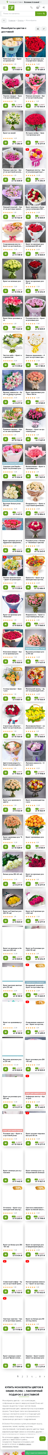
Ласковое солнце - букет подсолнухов (12, 1431)
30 (37, 175)
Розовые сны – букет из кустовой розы (12, 1134)
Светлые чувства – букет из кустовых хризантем (12, 1320)
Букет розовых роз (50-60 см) (35, 1060)
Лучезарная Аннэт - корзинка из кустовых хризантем (35, 727)
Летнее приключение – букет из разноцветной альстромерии (12, 579)
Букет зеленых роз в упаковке (12, 1171)
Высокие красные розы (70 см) (12, 1060)
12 (37, 620)
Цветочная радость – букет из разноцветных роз (12, 764)
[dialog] (31, 7)
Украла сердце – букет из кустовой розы (12, 97)
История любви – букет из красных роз (35, 134)
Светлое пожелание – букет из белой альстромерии (35, 1209)
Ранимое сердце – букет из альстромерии (12, 430)
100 (15, 1065)
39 (37, 1065)
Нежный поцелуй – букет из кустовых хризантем (12, 208)
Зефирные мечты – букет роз (35, 1097)
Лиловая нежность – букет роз (35, 764)
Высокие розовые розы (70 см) (35, 653)
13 (15, 286)
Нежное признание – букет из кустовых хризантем (35, 357)
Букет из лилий (9, 133)
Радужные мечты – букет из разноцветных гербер (35, 171)
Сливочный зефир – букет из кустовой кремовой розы (12, 1283)
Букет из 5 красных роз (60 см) (35, 912)
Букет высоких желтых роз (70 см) (12, 986)
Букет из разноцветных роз (35, 801)
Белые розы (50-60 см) (12, 874)
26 (37, 249)
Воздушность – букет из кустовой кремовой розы (35, 505)
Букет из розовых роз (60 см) (12, 1097)
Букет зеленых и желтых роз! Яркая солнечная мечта (12, 1357)
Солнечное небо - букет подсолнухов (35, 1431)
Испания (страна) (31, 2)
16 (14, 138)
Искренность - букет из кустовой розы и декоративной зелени (35, 616)
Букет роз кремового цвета (12, 801)
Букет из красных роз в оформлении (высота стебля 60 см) (35, 1246)
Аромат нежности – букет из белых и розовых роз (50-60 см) (12, 394)
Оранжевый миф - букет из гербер (12, 1394)
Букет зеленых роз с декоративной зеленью (35, 1171)
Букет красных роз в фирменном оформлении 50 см (12, 542)
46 (37, 1102)
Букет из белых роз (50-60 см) (12, 1246)
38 (15, 509)
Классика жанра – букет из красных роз (12, 653)
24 (37, 212)
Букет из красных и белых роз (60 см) (12, 949)
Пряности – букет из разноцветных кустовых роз (35, 579)
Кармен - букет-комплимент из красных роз (35, 1357)
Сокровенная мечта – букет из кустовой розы (12, 246)
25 (37, 509)
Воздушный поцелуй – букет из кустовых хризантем (35, 987)
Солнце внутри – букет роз (12, 690)
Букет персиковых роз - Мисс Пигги (35, 393)
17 (37, 324)
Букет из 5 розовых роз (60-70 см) (35, 949)
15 (37, 398)
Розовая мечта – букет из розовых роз (35, 319)
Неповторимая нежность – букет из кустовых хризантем (35, 1283)
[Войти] (44, 7)
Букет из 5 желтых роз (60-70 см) (12, 912)
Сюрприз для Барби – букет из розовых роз (12, 467)
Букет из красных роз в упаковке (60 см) (35, 245)
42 (37, 694)
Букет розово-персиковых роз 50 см (35, 1134)
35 (15, 249)
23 (15, 1028)
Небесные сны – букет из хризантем (12, 60)
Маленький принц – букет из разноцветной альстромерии (35, 690)
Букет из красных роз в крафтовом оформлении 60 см (35, 60)
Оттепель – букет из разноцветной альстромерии (12, 1209)
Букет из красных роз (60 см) (35, 875)
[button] (36, 1453)
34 (15, 954)
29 (15, 361)
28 (37, 768)
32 (37, 657)
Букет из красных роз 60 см (35, 282)
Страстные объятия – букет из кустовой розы (12, 727)
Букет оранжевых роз (35, 837)
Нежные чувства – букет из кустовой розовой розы (12, 171)
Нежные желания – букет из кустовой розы (35, 97)
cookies (16, 1437)
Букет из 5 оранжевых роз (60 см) (35, 1394)
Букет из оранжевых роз (12, 1023)
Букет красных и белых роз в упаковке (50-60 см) (35, 208)
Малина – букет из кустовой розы (35, 430)
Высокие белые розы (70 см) (12, 504)
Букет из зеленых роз (12, 281)
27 (37, 361)
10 (37, 805)
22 (37, 991)
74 (37, 64)
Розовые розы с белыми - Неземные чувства (35, 541)
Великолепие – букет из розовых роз (35, 467)
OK (42, 1439)
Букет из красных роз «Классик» (12, 616)
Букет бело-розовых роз (12, 319)
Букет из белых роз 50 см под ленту (35, 1320)
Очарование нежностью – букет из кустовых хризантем (35, 1024)
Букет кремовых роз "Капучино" (12, 838)
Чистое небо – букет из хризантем (12, 356)
